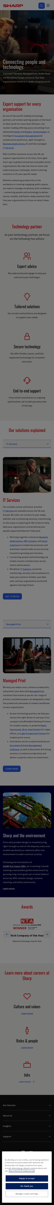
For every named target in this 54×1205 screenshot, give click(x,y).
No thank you (27, 1186)
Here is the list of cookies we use (21, 1171)
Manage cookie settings (27, 1194)
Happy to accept (27, 1178)
